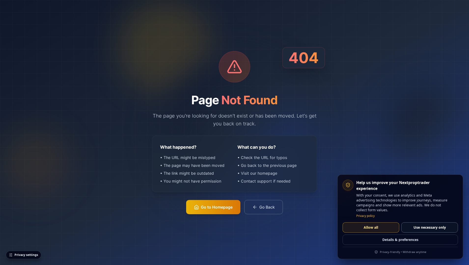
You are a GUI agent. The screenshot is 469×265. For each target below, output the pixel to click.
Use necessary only (430, 227)
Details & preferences (400, 239)
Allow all (371, 227)
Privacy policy (365, 216)
